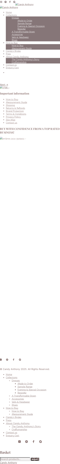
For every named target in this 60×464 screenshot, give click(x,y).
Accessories (17, 34)
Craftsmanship (19, 62)
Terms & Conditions (16, 114)
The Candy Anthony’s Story (25, 59)
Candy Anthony (8, 462)
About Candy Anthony (17, 56)
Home (9, 12)
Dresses (15, 17)
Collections (11, 15)
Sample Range (24, 23)
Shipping (10, 105)
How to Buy (11, 42)
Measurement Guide (22, 48)
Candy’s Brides (13, 51)
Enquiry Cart (12, 67)
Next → (4, 84)
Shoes (14, 40)
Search (35, 459)
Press (8, 53)
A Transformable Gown (23, 31)
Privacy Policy (13, 116)
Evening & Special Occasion (31, 26)
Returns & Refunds (15, 108)
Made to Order (24, 20)
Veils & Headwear (20, 37)
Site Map (10, 119)
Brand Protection (15, 111)
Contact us (11, 64)
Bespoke (21, 29)
